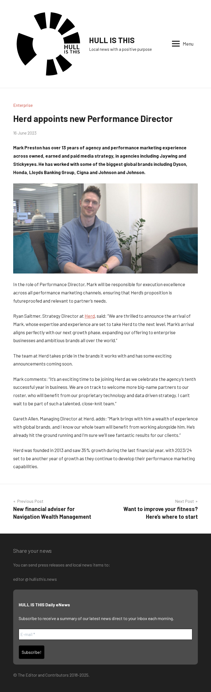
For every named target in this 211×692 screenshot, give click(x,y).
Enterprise (23, 105)
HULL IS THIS (112, 40)
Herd (90, 316)
